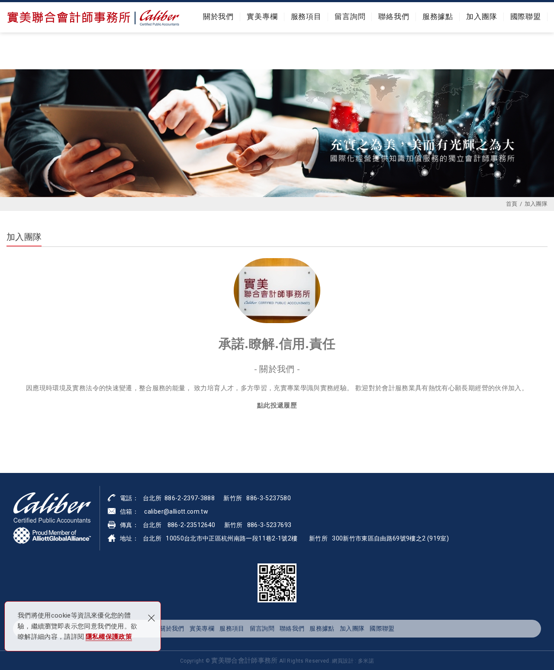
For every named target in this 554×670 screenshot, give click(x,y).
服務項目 (306, 16)
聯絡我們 (393, 16)
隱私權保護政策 (109, 637)
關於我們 (218, 16)
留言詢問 (350, 16)
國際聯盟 (525, 16)
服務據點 (437, 16)
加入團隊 (481, 16)
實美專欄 (262, 16)
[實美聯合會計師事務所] (93, 18)
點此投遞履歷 (277, 405)
